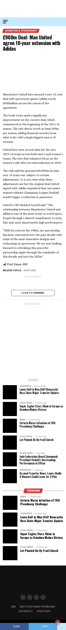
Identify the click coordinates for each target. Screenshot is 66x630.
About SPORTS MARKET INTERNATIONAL (37, 606)
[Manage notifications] (58, 622)
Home (13, 606)
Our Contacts (26, 611)
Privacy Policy (44, 611)
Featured (30, 270)
